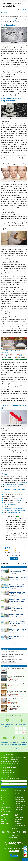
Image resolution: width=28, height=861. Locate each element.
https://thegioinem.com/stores (9, 504)
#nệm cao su (19, 659)
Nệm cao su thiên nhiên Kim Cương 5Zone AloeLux (17, 692)
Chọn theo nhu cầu (5, 794)
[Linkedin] (20, 832)
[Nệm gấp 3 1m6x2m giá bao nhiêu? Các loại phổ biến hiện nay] (5, 608)
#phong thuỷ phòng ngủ (7, 654)
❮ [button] (1, 348)
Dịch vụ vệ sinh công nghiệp (5, 808)
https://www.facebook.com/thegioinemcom (12, 508)
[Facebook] (7, 832)
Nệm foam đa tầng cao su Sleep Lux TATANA (15, 677)
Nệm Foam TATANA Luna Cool (14, 706)
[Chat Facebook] (25, 851)
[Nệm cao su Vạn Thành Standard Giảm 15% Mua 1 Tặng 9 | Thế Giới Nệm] (7, 343)
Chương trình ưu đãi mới (6, 770)
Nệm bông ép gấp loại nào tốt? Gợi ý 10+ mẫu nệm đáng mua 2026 (18, 578)
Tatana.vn (17, 821)
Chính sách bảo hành (19, 799)
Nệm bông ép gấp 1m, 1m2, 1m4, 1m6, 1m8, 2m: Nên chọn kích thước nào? (17, 585)
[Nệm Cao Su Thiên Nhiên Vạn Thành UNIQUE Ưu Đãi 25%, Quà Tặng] (4, 686)
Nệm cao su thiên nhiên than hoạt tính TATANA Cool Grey (16, 669)
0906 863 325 (18, 500)
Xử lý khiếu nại (18, 794)
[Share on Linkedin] (25, 563)
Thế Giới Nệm (13, 486)
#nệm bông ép (12, 661)
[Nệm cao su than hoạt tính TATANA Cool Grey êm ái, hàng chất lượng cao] (4, 671)
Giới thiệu (3, 817)
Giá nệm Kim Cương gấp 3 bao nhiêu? (16, 637)
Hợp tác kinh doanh (19, 797)
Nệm (2, 795)
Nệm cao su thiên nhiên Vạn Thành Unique (17, 683)
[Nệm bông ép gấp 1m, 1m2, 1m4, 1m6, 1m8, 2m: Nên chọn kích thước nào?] (5, 586)
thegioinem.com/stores (15, 765)
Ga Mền (2, 797)
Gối (1, 799)
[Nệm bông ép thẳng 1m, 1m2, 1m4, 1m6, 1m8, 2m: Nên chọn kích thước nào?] (5, 630)
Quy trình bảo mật (19, 807)
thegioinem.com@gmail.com (13, 512)
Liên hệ (2, 821)
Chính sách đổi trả (19, 803)
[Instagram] (17, 832)
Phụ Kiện (3, 801)
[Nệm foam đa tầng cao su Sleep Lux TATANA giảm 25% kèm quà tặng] (4, 678)
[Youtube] (14, 832)
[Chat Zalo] (25, 847)
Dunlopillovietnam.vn (19, 817)
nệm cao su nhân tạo (7, 484)
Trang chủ (4, 1)
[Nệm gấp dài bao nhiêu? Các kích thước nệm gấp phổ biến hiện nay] (5, 593)
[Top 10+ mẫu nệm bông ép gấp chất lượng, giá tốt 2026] (5, 571)
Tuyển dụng (3, 819)
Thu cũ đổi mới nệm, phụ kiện (7, 772)
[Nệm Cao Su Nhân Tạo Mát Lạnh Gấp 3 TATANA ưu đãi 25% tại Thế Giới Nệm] (4, 701)
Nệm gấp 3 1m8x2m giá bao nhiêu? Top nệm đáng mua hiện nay (18, 615)
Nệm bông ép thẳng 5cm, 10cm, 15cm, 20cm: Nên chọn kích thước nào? (17, 622)
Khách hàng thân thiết (19, 795)
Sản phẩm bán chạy (5, 811)
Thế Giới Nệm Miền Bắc (20, 825)
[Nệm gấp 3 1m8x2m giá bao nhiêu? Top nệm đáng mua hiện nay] (5, 615)
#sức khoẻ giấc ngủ (14, 651)
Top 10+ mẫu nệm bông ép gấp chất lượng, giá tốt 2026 (17, 570)
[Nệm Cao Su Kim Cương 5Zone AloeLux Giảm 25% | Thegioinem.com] (4, 693)
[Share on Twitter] (23, 563)
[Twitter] (24, 832)
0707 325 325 (19, 498)
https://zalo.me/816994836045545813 (15, 510)
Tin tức (8, 1)
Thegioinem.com (18, 20)
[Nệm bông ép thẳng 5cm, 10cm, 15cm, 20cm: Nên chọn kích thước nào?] (5, 623)
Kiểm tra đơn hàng (19, 809)
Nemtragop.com (18, 819)
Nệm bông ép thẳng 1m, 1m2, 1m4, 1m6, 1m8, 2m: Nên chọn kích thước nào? (18, 630)
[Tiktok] (10, 832)
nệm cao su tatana (17, 484)
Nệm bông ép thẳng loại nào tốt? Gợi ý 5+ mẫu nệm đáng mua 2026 (17, 600)
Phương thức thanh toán (20, 805)
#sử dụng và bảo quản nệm (7, 656)
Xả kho (2, 805)
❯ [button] (26, 348)
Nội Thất (3, 803)
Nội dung (4, 12)
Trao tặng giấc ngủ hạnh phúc (7, 774)
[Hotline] (25, 855)
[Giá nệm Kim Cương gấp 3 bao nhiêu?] (5, 637)
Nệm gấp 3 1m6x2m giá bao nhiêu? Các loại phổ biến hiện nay (18, 607)
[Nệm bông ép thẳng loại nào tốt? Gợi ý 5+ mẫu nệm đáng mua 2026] (5, 600)
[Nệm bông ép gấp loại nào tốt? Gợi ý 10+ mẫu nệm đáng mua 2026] (5, 578)
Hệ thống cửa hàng (5, 823)
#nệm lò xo (4, 661)
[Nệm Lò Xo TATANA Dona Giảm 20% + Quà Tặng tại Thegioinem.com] (20, 343)
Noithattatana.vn (18, 823)
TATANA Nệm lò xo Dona (20, 350)
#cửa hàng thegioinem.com (7, 659)
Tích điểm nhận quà (5, 776)
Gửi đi (14, 786)
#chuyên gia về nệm (19, 654)
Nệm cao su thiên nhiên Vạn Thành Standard (7, 351)
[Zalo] (3, 832)
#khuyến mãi (4, 651)
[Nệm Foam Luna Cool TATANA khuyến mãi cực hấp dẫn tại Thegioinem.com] (4, 708)
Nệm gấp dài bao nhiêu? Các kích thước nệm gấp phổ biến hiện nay (17, 593)
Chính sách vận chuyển (20, 801)
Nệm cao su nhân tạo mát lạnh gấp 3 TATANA (15, 699)
